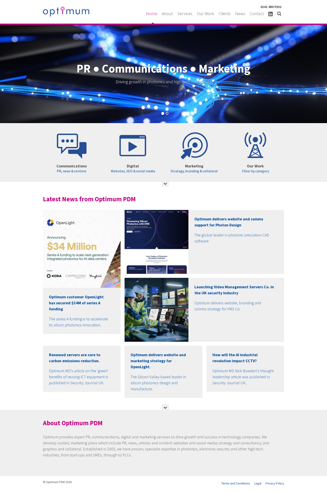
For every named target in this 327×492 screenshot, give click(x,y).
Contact (257, 13)
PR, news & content (72, 168)
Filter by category (255, 168)
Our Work (206, 13)
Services (185, 13)
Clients (225, 13)
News (240, 13)
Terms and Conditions (235, 483)
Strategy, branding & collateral (194, 168)
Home (152, 13)
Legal (257, 483)
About (168, 13)
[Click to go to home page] (66, 11)
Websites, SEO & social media (133, 168)
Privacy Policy (275, 483)
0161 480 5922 (270, 6)
